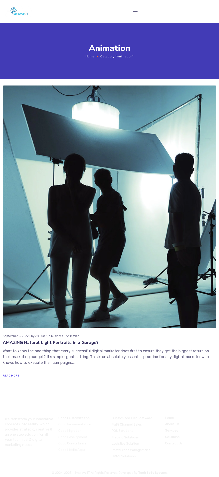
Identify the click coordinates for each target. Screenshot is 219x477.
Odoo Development (72, 437)
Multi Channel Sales (127, 424)
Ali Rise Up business (49, 336)
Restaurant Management (131, 450)
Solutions (172, 437)
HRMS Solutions (124, 456)
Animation (72, 336)
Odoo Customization (74, 418)
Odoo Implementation (74, 424)
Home (90, 56)
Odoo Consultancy (72, 443)
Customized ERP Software (132, 418)
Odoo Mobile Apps (71, 450)
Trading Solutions (125, 437)
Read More (11, 375)
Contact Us (173, 443)
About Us (172, 424)
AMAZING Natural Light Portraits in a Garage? (51, 342)
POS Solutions (122, 431)
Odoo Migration (69, 431)
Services (171, 430)
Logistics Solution (125, 444)
